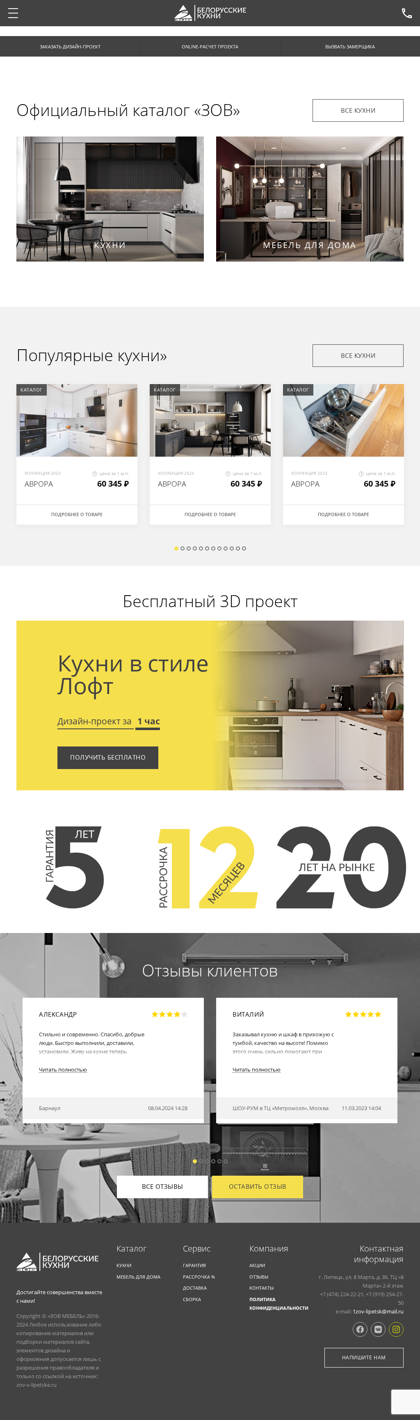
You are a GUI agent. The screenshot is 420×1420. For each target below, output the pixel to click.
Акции (257, 1265)
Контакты (261, 1288)
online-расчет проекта (210, 46)
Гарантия (194, 1265)
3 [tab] (189, 548)
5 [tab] (201, 548)
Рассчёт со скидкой (77, 432)
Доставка (195, 1288)
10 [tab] (232, 548)
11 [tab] (238, 548)
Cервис (197, 1248)
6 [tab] (207, 548)
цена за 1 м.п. (114, 473)
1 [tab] (176, 548)
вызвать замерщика (350, 46)
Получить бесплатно (108, 757)
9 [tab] (226, 548)
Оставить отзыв (258, 1186)
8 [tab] (219, 548)
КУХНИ (123, 1265)
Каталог (131, 1248)
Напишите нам (364, 1357)
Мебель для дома (138, 1277)
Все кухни (358, 110)
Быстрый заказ (77, 408)
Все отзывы (162, 1186)
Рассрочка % (199, 1277)
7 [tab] (213, 548)
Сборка (192, 1299)
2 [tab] (182, 548)
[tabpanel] (77, 458)
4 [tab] (195, 548)
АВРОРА (39, 484)
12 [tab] (244, 548)
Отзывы (258, 1277)
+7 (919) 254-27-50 (407, 13)
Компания (268, 1248)
